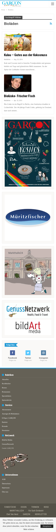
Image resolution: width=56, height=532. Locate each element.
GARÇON (26, 514)
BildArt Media (7, 440)
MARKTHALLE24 (17, 510)
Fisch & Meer (17, 77)
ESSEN (23, 507)
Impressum (6, 488)
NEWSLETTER (41, 514)
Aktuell (17, 36)
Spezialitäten (6, 396)
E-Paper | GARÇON (9, 418)
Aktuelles (5, 379)
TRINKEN (35, 507)
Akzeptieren (46, 526)
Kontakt (5, 426)
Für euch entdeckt (35, 510)
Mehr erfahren (28, 529)
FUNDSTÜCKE (10, 507)
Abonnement (6, 410)
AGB (3, 479)
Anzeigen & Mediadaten (10, 414)
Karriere (5, 422)
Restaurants (6, 392)
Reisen (4, 388)
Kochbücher (6, 384)
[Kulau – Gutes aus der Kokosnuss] (17, 42)
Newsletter (5, 430)
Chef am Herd (12, 514)
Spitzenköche (7, 400)
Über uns (5, 492)
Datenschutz (6, 484)
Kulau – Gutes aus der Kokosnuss (25, 55)
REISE (46, 507)
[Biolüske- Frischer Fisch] (17, 83)
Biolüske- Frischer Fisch (19, 96)
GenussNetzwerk (8, 444)
